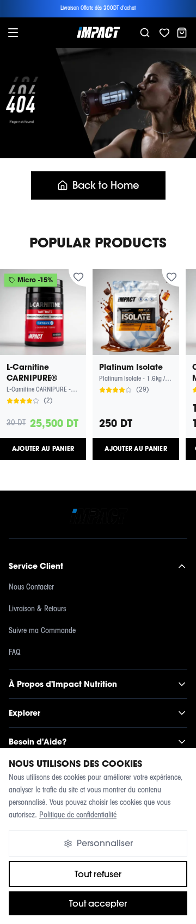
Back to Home (105, 185)
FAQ (15, 652)
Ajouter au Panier (43, 448)
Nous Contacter (31, 587)
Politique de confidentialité (78, 815)
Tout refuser (98, 874)
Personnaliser (105, 843)
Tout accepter (98, 903)
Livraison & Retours (37, 609)
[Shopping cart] (181, 32)
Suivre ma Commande (42, 631)
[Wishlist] (164, 32)
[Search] (145, 32)
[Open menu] (13, 33)
